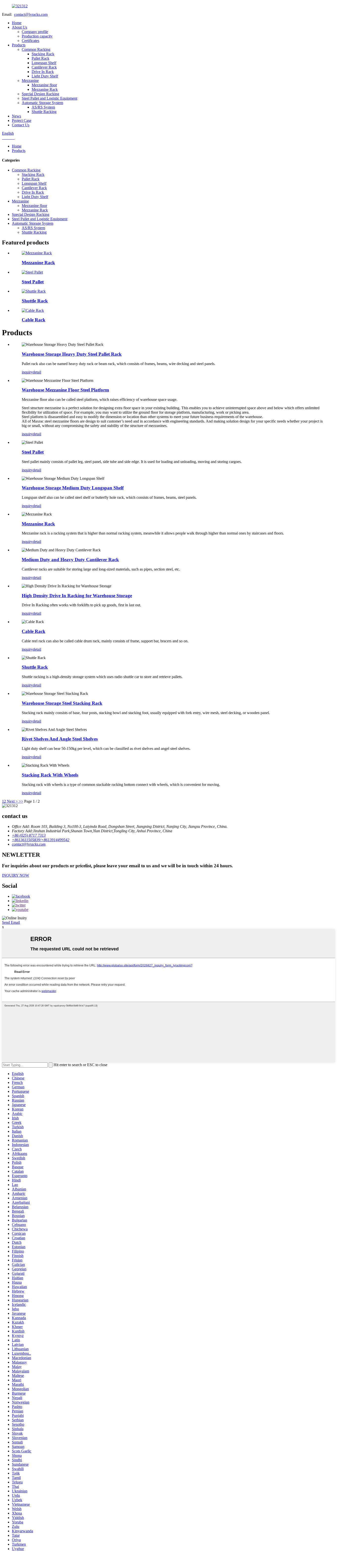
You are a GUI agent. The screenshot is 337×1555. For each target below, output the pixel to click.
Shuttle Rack (35, 300)
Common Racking (36, 49)
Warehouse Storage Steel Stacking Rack (62, 703)
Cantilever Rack (44, 67)
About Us (19, 27)
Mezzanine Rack (45, 89)
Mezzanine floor (44, 85)
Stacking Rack (43, 54)
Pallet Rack (40, 58)
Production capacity (37, 36)
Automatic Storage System (42, 103)
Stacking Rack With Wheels (50, 775)
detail (37, 372)
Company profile (35, 32)
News (16, 116)
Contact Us (20, 125)
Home (16, 23)
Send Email (11, 922)
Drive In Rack (43, 72)
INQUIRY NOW (15, 875)
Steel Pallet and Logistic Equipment (49, 98)
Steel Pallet (33, 281)
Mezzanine (30, 80)
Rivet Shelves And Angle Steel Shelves (60, 738)
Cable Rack (33, 319)
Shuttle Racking (44, 112)
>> (21, 801)
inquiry (27, 372)
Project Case (21, 120)
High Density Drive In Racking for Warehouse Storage (77, 595)
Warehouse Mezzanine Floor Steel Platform (65, 389)
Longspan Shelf (44, 63)
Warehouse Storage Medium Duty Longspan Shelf (73, 487)
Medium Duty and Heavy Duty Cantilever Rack (70, 559)
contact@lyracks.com (31, 14)
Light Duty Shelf (45, 76)
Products (18, 45)
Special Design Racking (40, 94)
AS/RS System (43, 107)
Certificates (30, 40)
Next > (12, 801)
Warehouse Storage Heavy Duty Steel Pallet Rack (72, 354)
